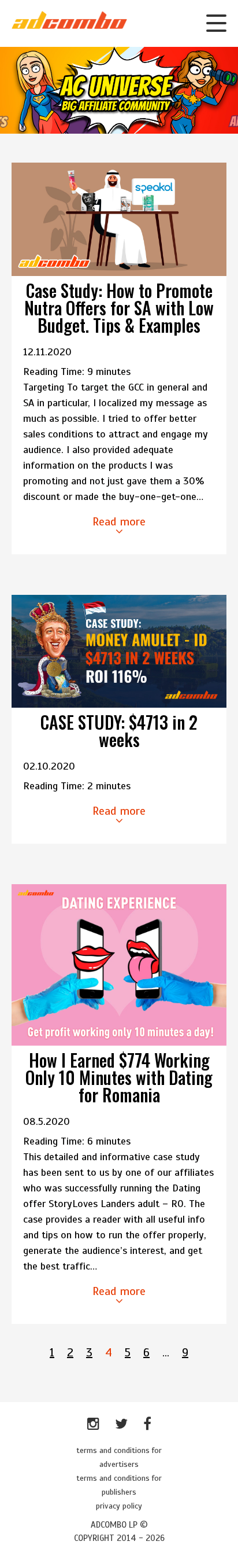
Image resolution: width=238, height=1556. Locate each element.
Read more (119, 521)
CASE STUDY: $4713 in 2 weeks (119, 730)
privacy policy (119, 1506)
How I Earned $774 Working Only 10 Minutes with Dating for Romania (119, 1077)
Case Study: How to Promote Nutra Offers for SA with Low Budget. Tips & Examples (119, 307)
